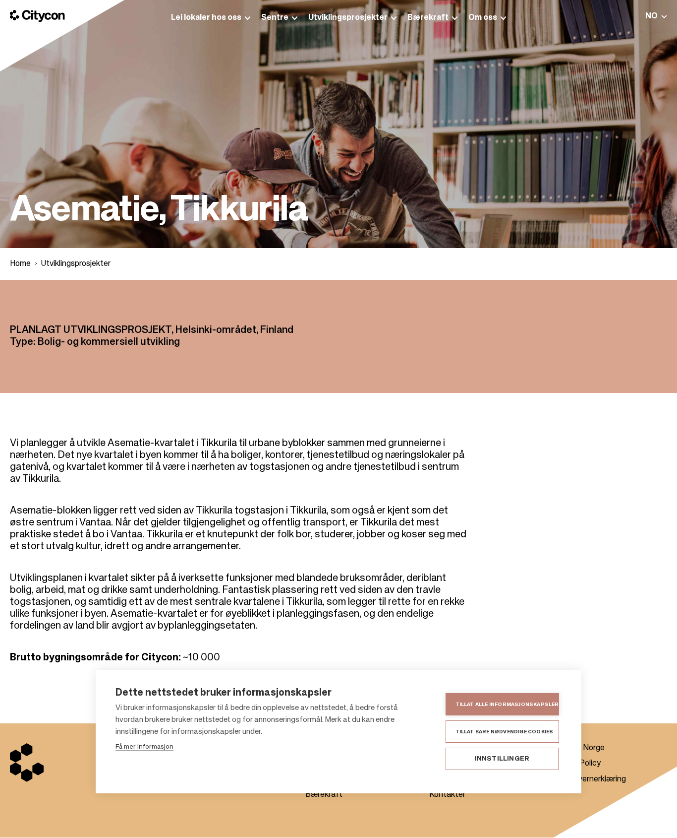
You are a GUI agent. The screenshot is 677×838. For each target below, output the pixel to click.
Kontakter (447, 795)
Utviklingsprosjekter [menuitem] (348, 18)
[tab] (656, 16)
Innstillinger (502, 759)
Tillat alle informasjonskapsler (507, 704)
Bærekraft (323, 795)
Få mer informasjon (144, 747)
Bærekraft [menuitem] (428, 18)
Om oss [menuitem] (482, 18)
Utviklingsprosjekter (76, 264)
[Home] (37, 16)
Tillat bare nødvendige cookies (504, 731)
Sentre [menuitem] (274, 18)
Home (20, 264)
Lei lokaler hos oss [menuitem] (206, 18)
